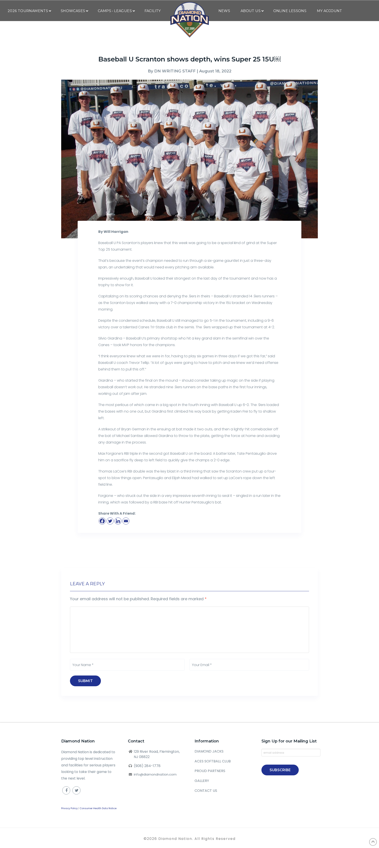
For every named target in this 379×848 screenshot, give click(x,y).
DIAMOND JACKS (209, 751)
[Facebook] (102, 521)
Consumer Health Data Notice (98, 808)
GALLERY (202, 780)
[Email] (125, 521)
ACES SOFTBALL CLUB (213, 761)
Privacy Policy (69, 808)
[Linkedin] (118, 521)
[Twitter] (110, 521)
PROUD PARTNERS (210, 770)
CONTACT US (206, 790)
